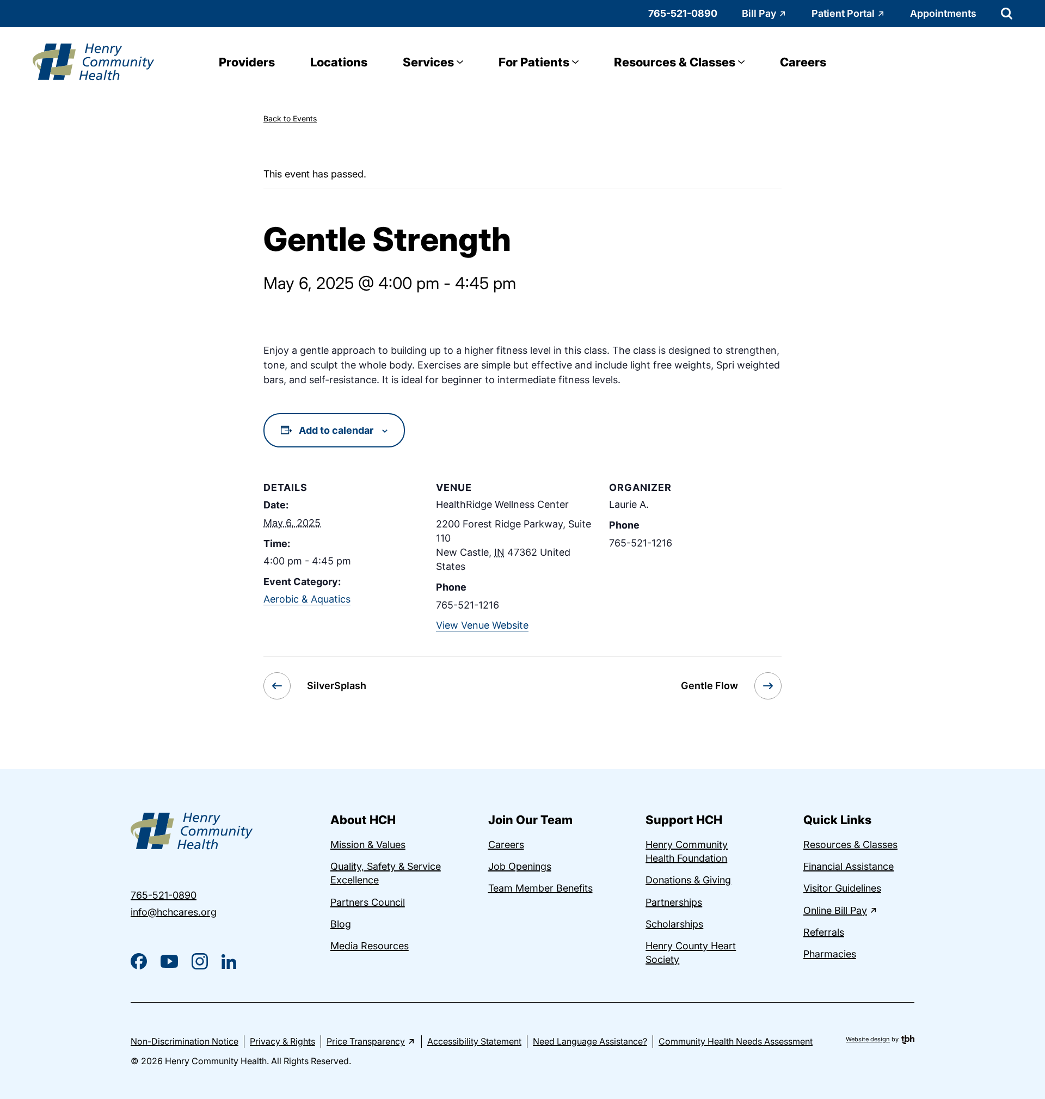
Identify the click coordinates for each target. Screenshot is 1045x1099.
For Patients (534, 62)
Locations (338, 62)
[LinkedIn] (229, 961)
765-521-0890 (682, 13)
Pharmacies (829, 954)
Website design (868, 1039)
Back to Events (290, 118)
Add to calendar (336, 430)
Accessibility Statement (474, 1041)
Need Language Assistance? (590, 1041)
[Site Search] (1006, 13)
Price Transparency (366, 1041)
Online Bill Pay (835, 910)
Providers (247, 62)
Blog (340, 924)
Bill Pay (759, 13)
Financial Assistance (848, 866)
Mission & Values (367, 844)
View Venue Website (482, 625)
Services (428, 62)
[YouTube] (169, 961)
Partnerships (674, 902)
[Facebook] (139, 961)
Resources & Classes (674, 62)
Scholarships (674, 924)
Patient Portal (843, 13)
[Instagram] (200, 961)
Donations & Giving (688, 880)
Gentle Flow (709, 685)
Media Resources (369, 945)
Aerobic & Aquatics (307, 599)
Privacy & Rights (282, 1041)
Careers (803, 62)
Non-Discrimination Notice (184, 1041)
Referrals (823, 932)
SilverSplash (336, 685)
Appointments (943, 13)
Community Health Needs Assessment (736, 1041)
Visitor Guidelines (842, 888)
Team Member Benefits (540, 888)
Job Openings (519, 866)
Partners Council (367, 902)
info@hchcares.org (174, 912)
